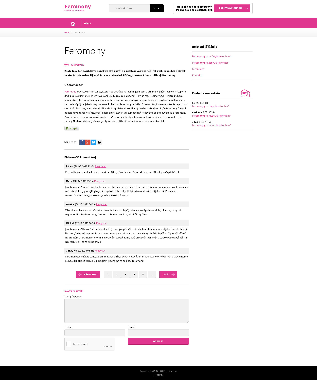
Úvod (67, 32)
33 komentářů (77, 64)
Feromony (70, 91)
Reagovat (100, 166)
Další (166, 274)
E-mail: (132, 327)
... (152, 274)
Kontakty (158, 374)
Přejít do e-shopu (230, 8)
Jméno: (68, 327)
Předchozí (90, 274)
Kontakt (197, 75)
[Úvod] (73, 23)
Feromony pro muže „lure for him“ (211, 56)
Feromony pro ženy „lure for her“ (210, 62)
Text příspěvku (72, 296)
